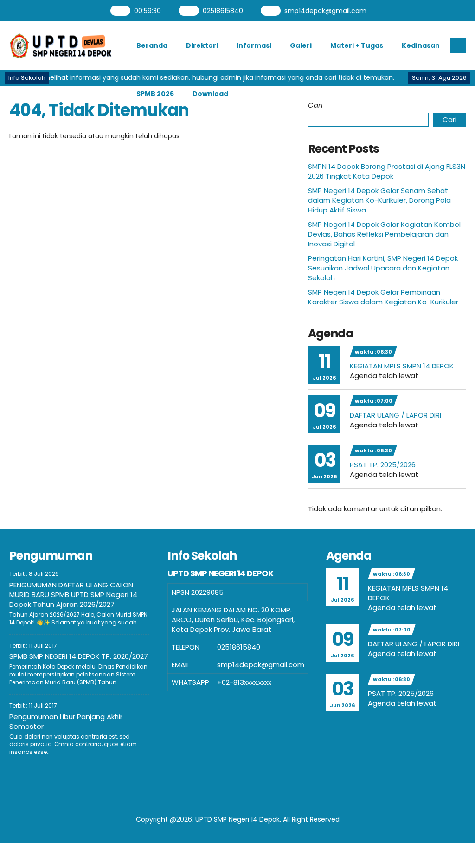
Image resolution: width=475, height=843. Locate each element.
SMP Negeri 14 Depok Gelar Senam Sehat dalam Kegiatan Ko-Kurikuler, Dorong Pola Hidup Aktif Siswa (379, 200)
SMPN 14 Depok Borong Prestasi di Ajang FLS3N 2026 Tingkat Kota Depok (386, 171)
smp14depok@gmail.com (324, 10)
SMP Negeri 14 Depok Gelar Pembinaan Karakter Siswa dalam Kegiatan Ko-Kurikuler (383, 297)
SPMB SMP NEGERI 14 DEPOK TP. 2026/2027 (78, 656)
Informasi (254, 45)
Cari (315, 105)
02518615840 (221, 10)
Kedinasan (421, 45)
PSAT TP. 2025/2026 (383, 465)
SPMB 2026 (155, 93)
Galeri (301, 45)
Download (210, 93)
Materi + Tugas (356, 45)
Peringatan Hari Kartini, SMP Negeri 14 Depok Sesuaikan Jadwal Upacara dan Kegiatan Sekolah (383, 268)
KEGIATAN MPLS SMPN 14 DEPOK (402, 366)
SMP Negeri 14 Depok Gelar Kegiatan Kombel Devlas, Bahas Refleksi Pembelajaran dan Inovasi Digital (384, 234)
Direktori (202, 45)
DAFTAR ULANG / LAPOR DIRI (395, 415)
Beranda (151, 45)
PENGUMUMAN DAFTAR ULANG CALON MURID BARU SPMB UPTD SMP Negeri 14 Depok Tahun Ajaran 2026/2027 (73, 594)
